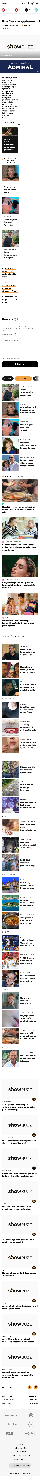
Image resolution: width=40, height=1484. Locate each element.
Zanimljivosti (8, 1400)
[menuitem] (33, 3)
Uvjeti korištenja (20, 1452)
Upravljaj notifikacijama (21, 1465)
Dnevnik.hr (9, 10)
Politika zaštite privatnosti (20, 1456)
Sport (30, 10)
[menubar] (33, 3)
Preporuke (33, 1400)
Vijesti (20, 10)
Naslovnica (7, 1396)
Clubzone (33, 1404)
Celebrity (33, 1396)
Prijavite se (20, 364)
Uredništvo (20, 1444)
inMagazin (7, 1404)
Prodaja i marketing (20, 1448)
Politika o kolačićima (20, 1459)
